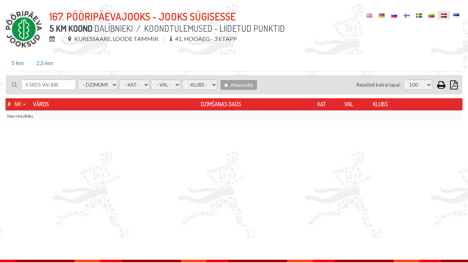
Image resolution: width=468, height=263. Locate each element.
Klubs (380, 104)
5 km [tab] (17, 62)
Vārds (41, 104)
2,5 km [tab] (44, 62)
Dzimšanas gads (221, 104)
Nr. (18, 104)
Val (348, 104)
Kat (321, 104)
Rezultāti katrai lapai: (378, 85)
